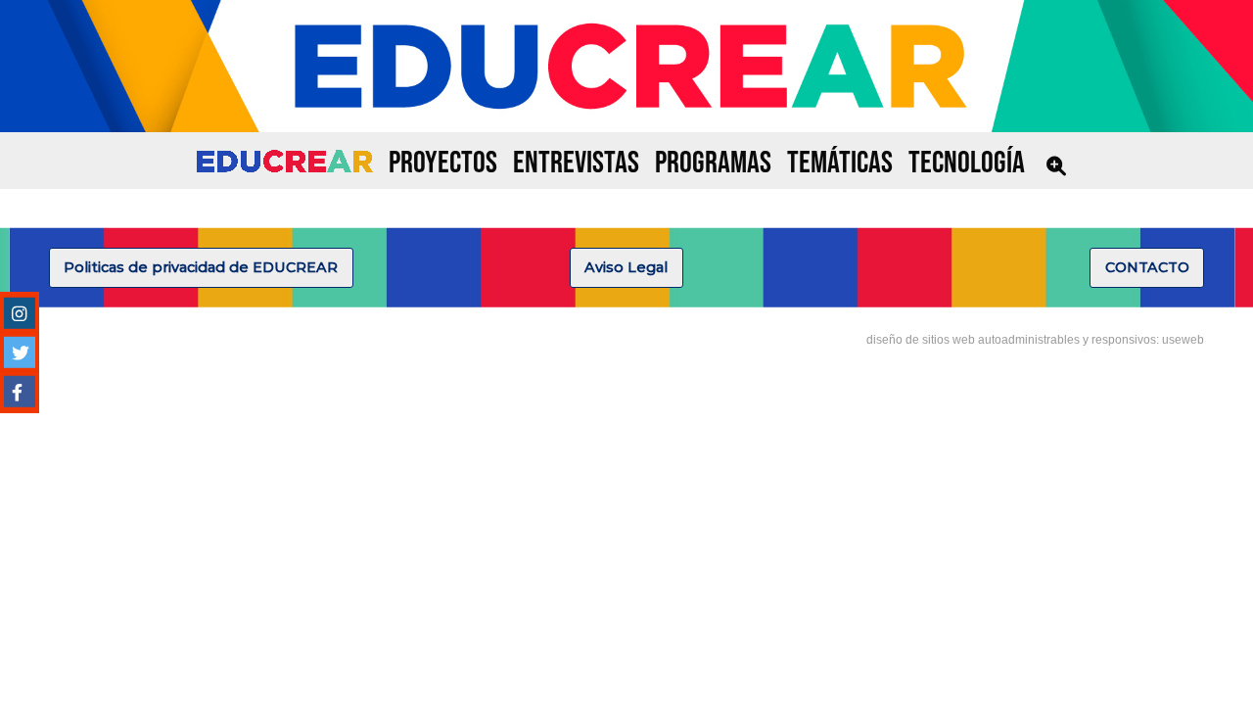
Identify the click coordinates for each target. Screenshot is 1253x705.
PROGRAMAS (713, 163)
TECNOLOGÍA (966, 163)
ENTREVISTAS (576, 163)
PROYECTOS (443, 163)
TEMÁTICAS (840, 163)
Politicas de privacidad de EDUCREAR (201, 267)
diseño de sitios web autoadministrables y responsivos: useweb (1035, 340)
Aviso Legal (626, 267)
